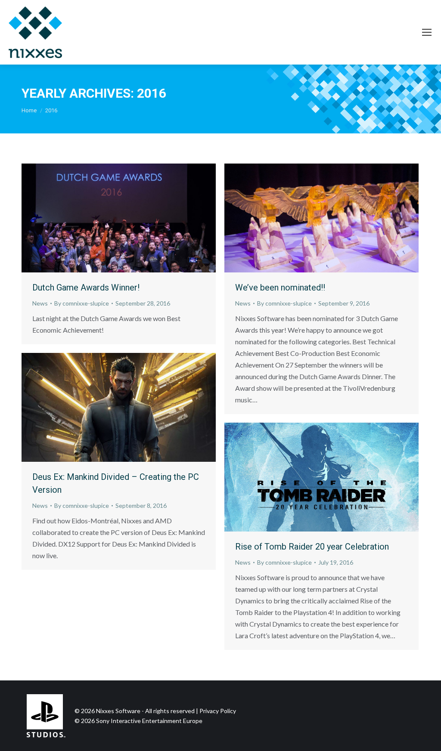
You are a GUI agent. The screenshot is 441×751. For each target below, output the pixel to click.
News (40, 303)
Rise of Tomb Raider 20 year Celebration (312, 546)
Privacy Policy (217, 710)
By (81, 303)
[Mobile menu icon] (426, 32)
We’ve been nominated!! (280, 287)
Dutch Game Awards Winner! (86, 287)
